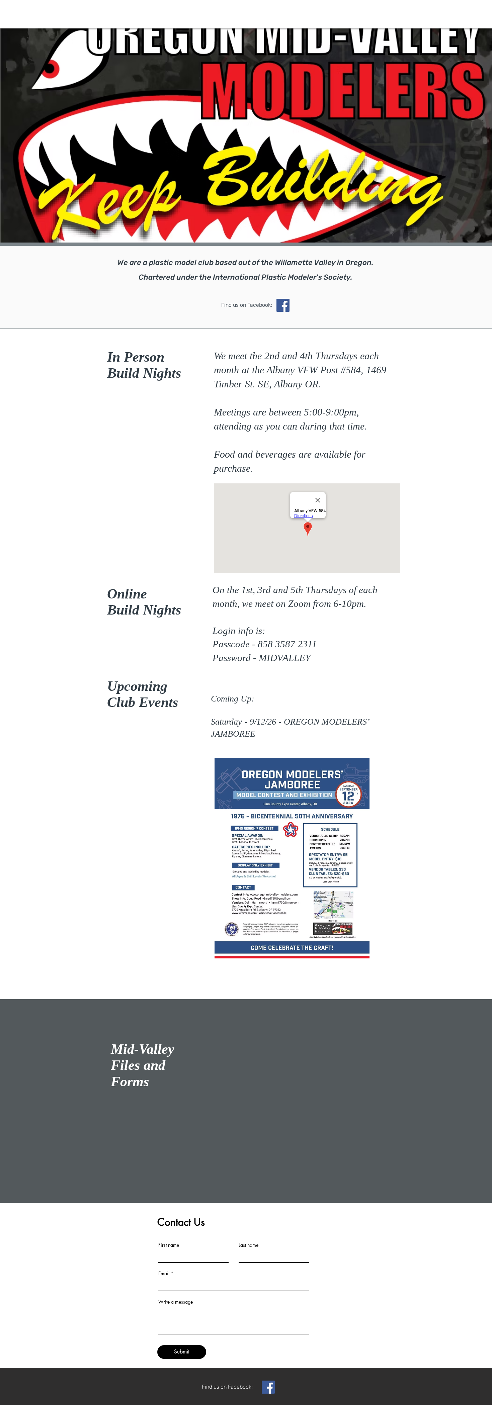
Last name (248, 1245)
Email (163, 1273)
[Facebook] (268, 1387)
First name (168, 1245)
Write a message (175, 1302)
